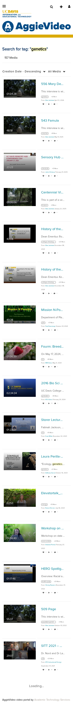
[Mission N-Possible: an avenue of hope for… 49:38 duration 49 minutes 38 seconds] (20, 314)
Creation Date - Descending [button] (21, 71)
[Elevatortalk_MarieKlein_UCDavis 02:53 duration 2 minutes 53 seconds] (20, 497)
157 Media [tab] (10, 57)
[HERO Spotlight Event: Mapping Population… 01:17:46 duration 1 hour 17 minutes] (20, 573)
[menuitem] (51, 7)
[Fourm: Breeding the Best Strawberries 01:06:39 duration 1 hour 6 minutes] (20, 351)
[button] (5, 6)
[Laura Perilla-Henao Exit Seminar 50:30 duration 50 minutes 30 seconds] (20, 461)
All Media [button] (54, 71)
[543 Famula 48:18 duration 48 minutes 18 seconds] (20, 125)
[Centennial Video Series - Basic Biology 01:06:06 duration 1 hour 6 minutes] (20, 197)
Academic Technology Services (52, 700)
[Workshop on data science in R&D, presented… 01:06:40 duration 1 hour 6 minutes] (20, 532)
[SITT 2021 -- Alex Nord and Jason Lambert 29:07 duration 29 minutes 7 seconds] (20, 650)
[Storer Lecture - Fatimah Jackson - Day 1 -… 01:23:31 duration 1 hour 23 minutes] (20, 424)
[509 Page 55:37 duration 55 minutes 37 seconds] (20, 613)
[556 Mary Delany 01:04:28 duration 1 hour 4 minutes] (20, 88)
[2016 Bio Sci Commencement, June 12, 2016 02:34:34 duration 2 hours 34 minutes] (20, 387)
